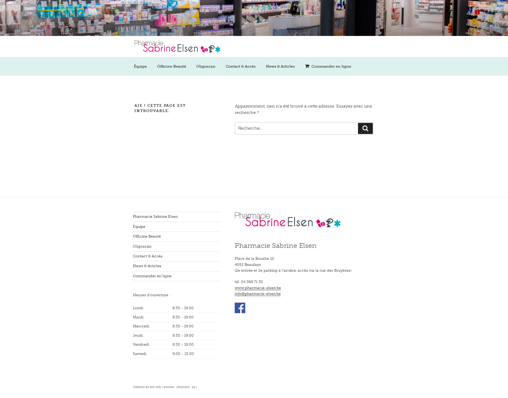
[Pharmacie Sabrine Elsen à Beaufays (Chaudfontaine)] (176, 56)
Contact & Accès (241, 66)
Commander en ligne (331, 66)
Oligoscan (205, 66)
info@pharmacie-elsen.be (258, 293)
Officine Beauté (171, 66)
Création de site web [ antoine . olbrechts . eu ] (165, 387)
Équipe (140, 66)
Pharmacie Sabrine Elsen (155, 216)
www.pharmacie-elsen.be (258, 288)
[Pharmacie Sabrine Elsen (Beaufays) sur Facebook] (240, 312)
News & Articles (280, 66)
